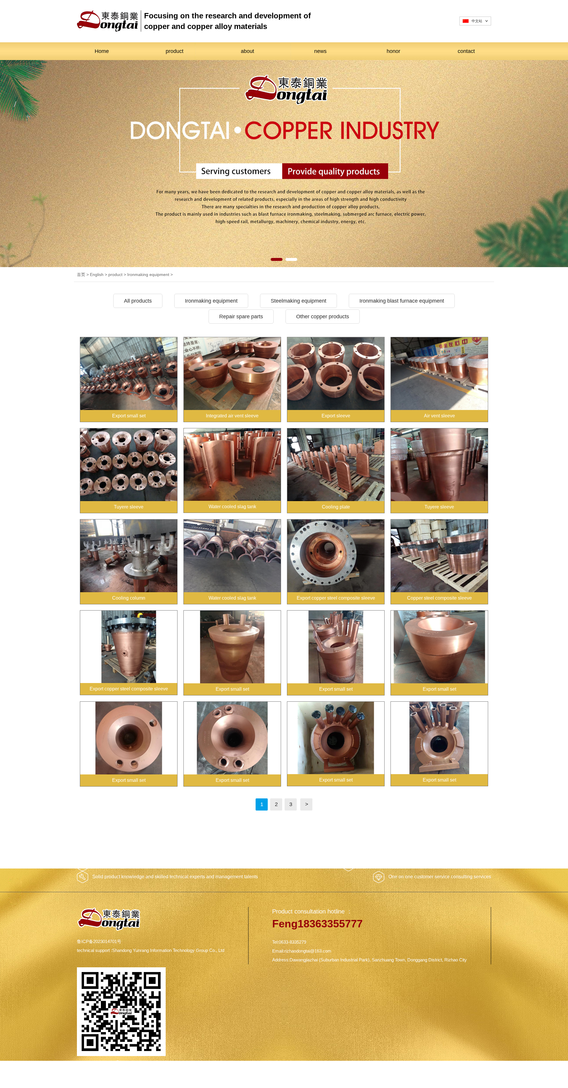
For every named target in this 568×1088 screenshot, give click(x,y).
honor (393, 51)
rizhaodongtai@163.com (307, 950)
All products (138, 301)
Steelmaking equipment (298, 301)
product (174, 51)
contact (466, 51)
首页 (81, 274)
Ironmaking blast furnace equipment (401, 301)
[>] (306, 799)
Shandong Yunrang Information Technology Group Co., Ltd (168, 950)
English (97, 274)
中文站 (477, 21)
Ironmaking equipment (148, 274)
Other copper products (322, 316)
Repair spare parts (241, 316)
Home (102, 51)
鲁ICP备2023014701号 (99, 941)
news (320, 51)
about (247, 51)
